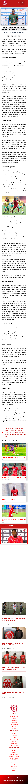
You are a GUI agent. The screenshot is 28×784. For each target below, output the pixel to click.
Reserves (14, 767)
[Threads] (17, 777)
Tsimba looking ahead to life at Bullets (13, 693)
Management (14, 725)
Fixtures (14, 750)
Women (14, 765)
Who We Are (14, 717)
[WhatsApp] (19, 777)
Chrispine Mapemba (16, 430)
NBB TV (14, 741)
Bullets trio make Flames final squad (14, 478)
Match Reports (14, 739)
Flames (7, 434)
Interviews (14, 737)
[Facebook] (8, 777)
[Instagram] (12, 777)
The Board (14, 723)
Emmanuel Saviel (18, 432)
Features (14, 743)
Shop (14, 729)
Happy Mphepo (14, 434)
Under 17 (14, 771)
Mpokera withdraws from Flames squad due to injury (13, 498)
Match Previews (14, 756)
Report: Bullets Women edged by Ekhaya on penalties (13, 619)
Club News (14, 735)
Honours (14, 721)
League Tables (14, 754)
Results (14, 752)
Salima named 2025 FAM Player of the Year (14, 520)
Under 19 (14, 769)
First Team (14, 763)
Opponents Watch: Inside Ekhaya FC (13, 458)
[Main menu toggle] (22, 2)
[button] (18, 2)
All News (14, 733)
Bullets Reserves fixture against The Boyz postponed (13, 668)
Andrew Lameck (10, 428)
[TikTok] (15, 777)
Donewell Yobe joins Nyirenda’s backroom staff (13, 644)
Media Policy (14, 745)
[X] (10, 777)
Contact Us (14, 726)
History (14, 719)
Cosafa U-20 (9, 432)
